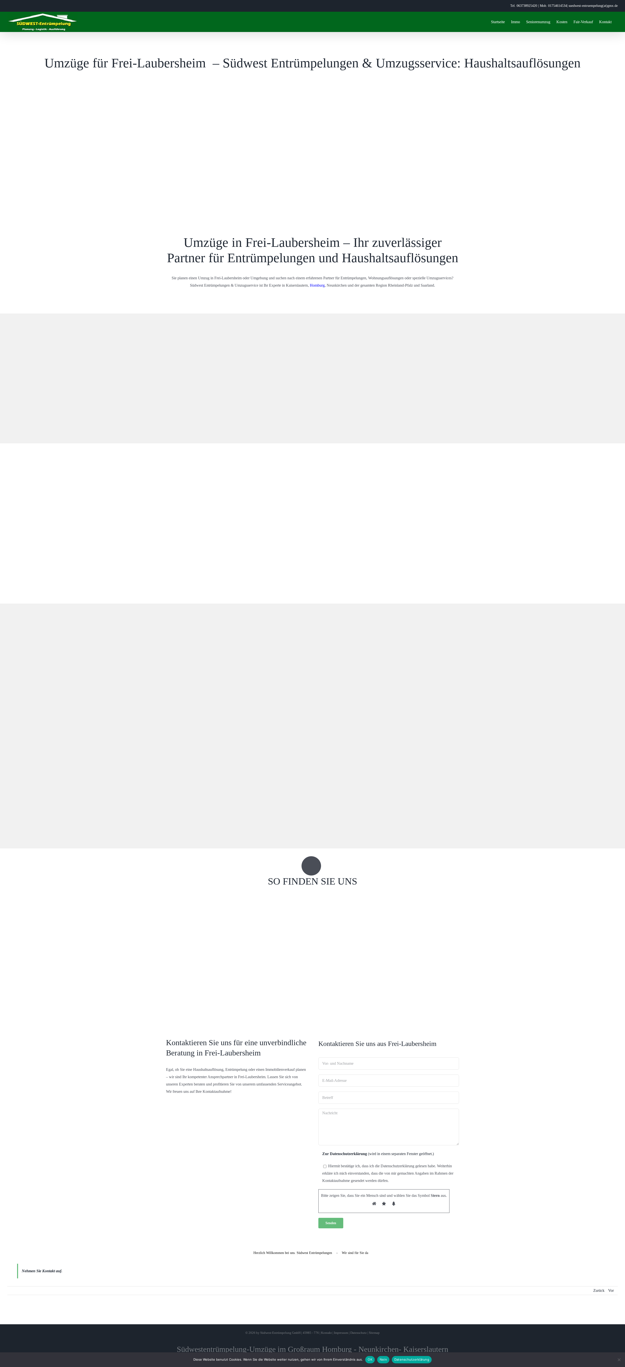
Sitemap (374, 1333)
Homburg (317, 285)
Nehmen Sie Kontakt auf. (42, 1271)
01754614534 (557, 6)
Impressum (341, 1333)
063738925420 (527, 6)
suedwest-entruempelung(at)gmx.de (593, 6)
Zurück (598, 1290)
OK (370, 1359)
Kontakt (326, 1333)
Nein (383, 1359)
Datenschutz (358, 1333)
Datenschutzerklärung (411, 1359)
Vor (611, 1290)
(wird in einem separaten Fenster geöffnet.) (378, 1154)
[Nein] (618, 1359)
